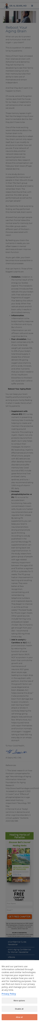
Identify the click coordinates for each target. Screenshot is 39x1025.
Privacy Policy (9, 993)
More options (19, 1000)
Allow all (19, 1017)
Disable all (19, 1009)
